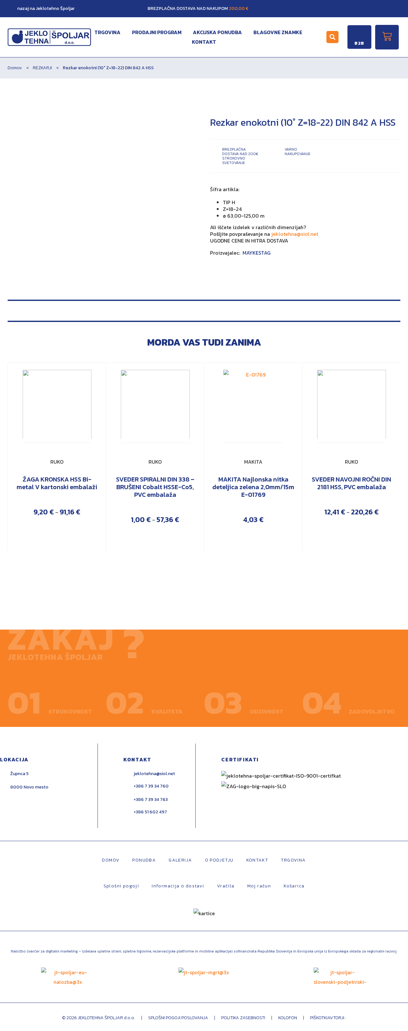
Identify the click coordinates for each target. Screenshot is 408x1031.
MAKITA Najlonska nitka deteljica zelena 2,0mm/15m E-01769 (253, 486)
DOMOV (111, 860)
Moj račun (259, 886)
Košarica (294, 886)
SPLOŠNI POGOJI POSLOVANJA (178, 1017)
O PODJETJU (219, 860)
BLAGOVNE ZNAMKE (277, 32)
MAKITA (253, 462)
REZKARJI (42, 67)
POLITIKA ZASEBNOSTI (243, 1017)
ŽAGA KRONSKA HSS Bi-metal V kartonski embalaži (57, 483)
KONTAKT (204, 42)
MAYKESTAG (257, 253)
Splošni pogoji (121, 886)
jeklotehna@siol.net (294, 234)
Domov (15, 67)
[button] (332, 37)
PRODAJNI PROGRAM (156, 32)
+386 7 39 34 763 (151, 799)
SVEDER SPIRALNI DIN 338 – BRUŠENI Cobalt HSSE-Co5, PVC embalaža (155, 486)
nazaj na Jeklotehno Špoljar (46, 8)
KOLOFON (288, 1017)
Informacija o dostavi (178, 886)
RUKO (56, 462)
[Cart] (387, 37)
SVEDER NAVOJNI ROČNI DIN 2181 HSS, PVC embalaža (351, 483)
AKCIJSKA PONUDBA (217, 32)
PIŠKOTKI (318, 1017)
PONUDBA (144, 860)
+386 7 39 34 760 (151, 786)
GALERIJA (180, 860)
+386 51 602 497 (150, 812)
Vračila (226, 886)
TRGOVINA (107, 32)
